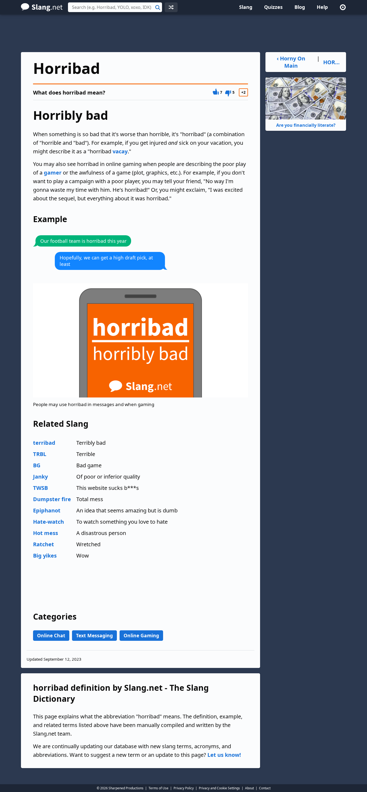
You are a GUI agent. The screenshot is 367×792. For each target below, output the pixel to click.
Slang (245, 7)
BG (36, 465)
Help (322, 7)
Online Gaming (141, 635)
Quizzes (273, 7)
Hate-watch (48, 521)
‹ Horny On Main (291, 62)
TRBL (39, 454)
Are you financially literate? (306, 125)
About (249, 788)
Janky (40, 476)
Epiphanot (46, 510)
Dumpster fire (52, 499)
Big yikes (45, 555)
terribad (44, 442)
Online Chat (51, 635)
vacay (120, 151)
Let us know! (224, 754)
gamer (53, 172)
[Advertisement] (183, 33)
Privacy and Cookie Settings (219, 788)
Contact (265, 788)
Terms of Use (158, 788)
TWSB (40, 487)
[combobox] (115, 7)
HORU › (332, 62)
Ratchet (43, 544)
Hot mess (45, 533)
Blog (299, 7)
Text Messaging (94, 635)
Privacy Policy (184, 788)
